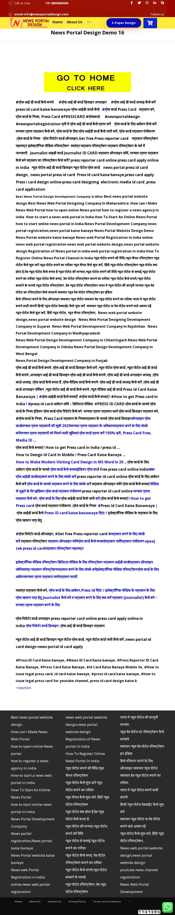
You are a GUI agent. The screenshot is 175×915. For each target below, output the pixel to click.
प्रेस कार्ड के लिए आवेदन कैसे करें (135, 123)
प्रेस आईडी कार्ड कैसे (30, 512)
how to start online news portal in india (50, 223)
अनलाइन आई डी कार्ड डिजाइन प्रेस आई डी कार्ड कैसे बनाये (67, 374)
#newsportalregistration (38, 123)
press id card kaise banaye (116, 674)
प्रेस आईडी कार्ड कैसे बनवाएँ (59, 396)
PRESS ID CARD (110, 403)
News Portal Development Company (116, 223)
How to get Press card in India (72, 447)
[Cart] (150, 22)
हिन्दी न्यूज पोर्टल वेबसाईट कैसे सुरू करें (62, 306)
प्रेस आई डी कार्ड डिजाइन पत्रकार (82, 625)
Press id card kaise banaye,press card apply (115, 174)
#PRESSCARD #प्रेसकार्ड (80, 116)
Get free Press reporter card (82, 533)
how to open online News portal (73, 210)
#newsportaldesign (122, 116)
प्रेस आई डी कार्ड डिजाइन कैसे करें (75, 367)
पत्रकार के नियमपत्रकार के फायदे (85, 418)
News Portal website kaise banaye (45, 237)
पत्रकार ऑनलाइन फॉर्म (107, 483)
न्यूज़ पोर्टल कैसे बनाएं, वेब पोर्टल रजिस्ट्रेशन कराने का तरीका (73, 278)
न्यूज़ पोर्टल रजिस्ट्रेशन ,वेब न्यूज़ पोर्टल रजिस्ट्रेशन (67, 285)
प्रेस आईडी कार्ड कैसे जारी (78, 498)
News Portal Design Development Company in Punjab (62, 360)
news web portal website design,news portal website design (86, 724)
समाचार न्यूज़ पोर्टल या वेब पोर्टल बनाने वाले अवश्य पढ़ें (119, 306)
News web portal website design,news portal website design (141, 855)
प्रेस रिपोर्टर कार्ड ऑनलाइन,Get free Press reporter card (85, 138)
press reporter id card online (102, 476)
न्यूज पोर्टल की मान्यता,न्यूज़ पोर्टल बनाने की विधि (87, 271)
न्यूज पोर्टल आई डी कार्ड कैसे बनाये (67, 389)
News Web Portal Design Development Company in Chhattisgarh (71, 340)
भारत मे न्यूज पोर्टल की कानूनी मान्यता (121, 285)
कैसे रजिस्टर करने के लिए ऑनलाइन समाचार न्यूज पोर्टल (50, 299)
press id (109, 447)
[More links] (89, 22)
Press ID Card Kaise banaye (41, 660)
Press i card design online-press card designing (57, 182)
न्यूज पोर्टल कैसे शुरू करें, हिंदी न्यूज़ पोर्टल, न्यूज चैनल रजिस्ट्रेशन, (56, 312)
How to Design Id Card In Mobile (45, 454)
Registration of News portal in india (59, 251)
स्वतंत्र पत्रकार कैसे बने (31, 590)
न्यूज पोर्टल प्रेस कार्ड (112, 367)
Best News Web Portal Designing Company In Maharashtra (79, 203)
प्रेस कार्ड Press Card (121, 109)
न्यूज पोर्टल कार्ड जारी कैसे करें (105, 639)
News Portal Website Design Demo (124, 230)
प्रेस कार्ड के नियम (84, 505)
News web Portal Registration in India (108, 237)
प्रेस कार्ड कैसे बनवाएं (95, 396)
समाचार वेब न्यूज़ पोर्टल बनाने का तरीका (108, 299)
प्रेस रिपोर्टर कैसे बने (69, 411)
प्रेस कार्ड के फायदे (137, 403)
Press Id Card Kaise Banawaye (128, 505)
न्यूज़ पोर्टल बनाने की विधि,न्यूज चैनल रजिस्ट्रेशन (123, 258)
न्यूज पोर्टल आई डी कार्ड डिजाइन (36, 639)
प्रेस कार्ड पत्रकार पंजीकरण (53, 505)
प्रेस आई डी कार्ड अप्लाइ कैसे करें (135, 102)
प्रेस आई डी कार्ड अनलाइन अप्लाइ (129, 374)
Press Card (53, 418)
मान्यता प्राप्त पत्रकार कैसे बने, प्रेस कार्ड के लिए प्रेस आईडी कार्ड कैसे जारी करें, (67, 131)
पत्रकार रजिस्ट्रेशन (34, 541)
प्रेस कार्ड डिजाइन (119, 418)
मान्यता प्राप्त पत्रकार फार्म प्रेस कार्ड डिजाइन (113, 411)
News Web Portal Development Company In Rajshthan (99, 326)
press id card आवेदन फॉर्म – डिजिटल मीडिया (62, 403)
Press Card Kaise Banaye (99, 454)
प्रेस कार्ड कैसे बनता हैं (47, 382)
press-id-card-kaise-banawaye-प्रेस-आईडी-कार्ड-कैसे (57, 109)
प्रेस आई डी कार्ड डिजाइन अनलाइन (84, 102)
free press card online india (124, 469)
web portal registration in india (118, 251)
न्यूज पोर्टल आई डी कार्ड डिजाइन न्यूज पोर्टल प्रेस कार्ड (66, 167)
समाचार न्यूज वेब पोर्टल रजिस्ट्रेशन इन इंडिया (85, 292)
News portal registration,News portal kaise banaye (31, 840)
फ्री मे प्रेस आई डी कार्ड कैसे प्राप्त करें (86, 123)
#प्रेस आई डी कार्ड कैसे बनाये (35, 102)
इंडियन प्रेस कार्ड (44, 411)
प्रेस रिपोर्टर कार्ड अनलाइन (33, 618)
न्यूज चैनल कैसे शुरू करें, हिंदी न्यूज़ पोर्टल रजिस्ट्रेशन (106, 264)
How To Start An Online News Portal (126, 217)
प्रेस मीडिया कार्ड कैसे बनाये (81, 382)
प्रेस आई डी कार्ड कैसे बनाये (33, 367)
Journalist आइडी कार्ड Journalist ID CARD (64, 152)
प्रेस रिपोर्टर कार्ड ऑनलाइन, (36, 533)
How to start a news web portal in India (60, 217)
